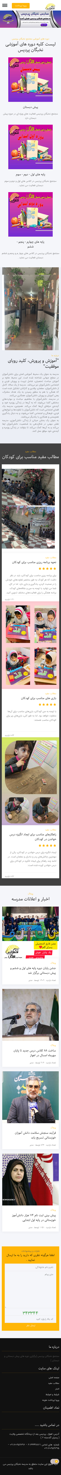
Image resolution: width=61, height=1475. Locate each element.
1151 (42, 1227)
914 (42, 1063)
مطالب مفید (53, 1383)
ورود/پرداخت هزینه (50, 1400)
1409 (42, 980)
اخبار (57, 1389)
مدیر (30, 980)
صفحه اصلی (54, 1377)
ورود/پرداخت (21, 5)
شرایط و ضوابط (52, 1394)
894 (42, 1145)
